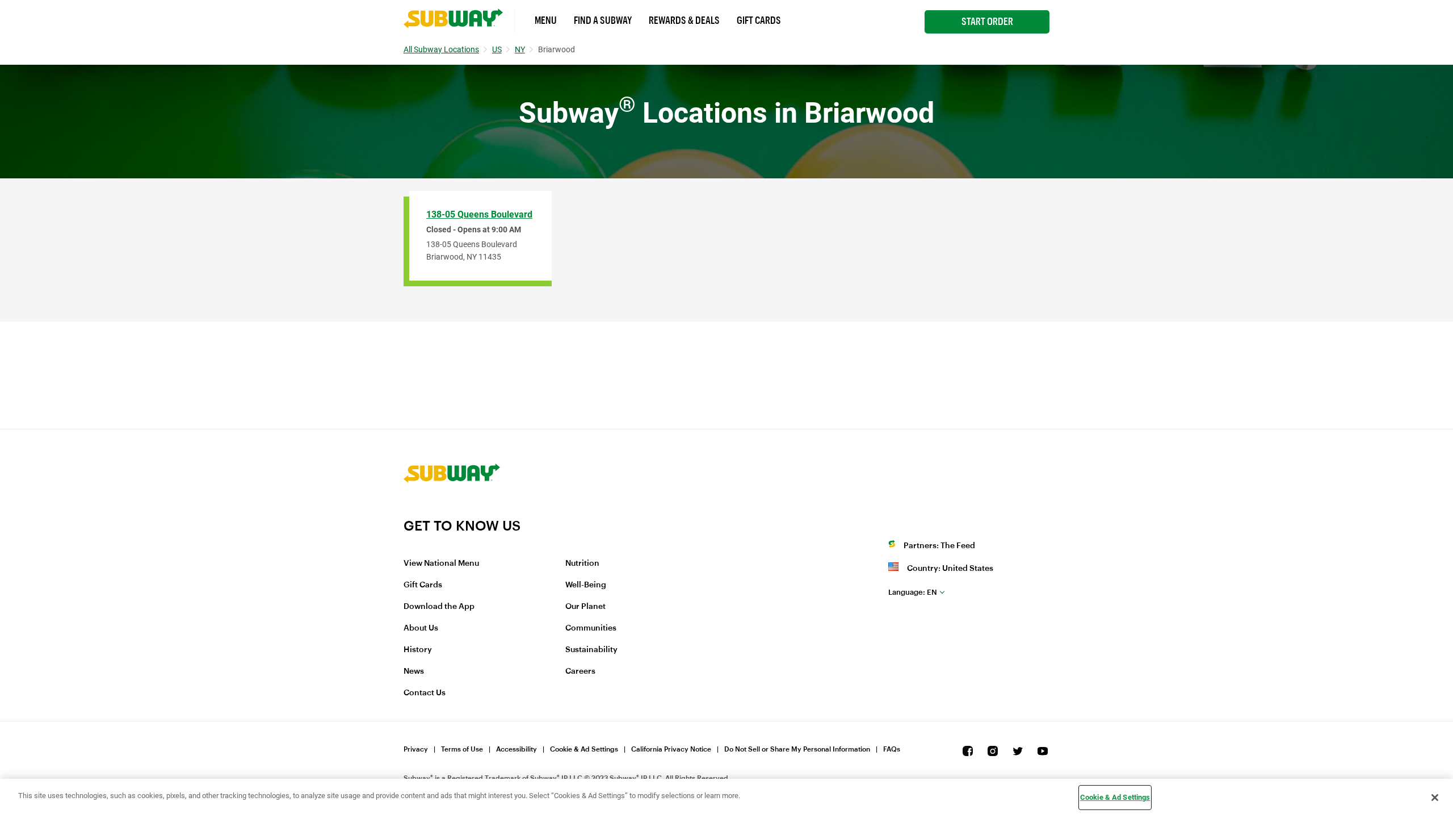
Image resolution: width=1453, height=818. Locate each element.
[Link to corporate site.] (452, 510)
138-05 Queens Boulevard (479, 214)
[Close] (1434, 797)
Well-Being (585, 585)
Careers (580, 671)
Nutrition (582, 563)
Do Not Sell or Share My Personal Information (797, 749)
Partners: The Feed (939, 546)
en (912, 592)
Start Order (987, 21)
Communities (590, 628)
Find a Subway (603, 20)
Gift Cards (759, 20)
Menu (546, 20)
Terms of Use (462, 749)
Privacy (416, 749)
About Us (421, 628)
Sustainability (591, 650)
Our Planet (585, 607)
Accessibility (516, 749)
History (418, 650)
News (414, 671)
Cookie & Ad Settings (584, 749)
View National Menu (441, 563)
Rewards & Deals (684, 20)
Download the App (439, 607)
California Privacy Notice (671, 749)
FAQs (891, 749)
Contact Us (425, 693)
